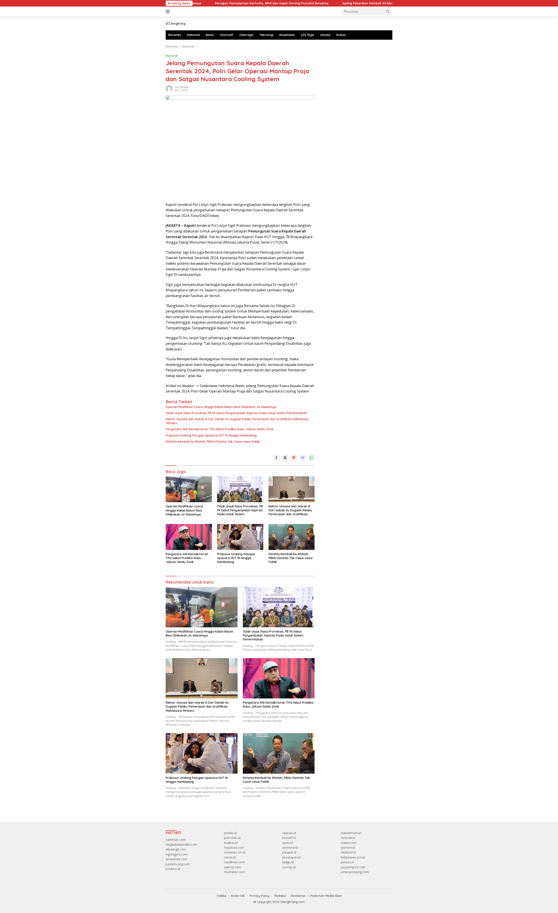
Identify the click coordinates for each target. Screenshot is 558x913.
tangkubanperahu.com (181, 844)
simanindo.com (176, 859)
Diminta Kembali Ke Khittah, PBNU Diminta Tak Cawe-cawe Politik (213, 442)
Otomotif (226, 35)
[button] (388, 11)
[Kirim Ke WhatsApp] (311, 457)
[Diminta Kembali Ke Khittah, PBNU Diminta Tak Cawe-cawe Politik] (292, 537)
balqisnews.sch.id (353, 857)
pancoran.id (232, 838)
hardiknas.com (234, 862)
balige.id (288, 862)
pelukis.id (230, 833)
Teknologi (266, 35)
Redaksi (280, 896)
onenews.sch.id (234, 852)
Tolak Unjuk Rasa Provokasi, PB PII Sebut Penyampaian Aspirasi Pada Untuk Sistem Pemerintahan (236, 413)
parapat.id (289, 852)
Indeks (221, 896)
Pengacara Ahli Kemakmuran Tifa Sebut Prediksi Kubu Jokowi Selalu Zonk (220, 429)
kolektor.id (173, 869)
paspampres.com (353, 867)
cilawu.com (348, 843)
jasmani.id (348, 847)
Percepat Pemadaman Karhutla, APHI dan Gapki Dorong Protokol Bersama (233, 3)
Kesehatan (287, 35)
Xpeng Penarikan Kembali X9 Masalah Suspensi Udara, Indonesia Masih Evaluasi (364, 3)
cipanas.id (289, 833)
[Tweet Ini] (285, 457)
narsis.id (229, 857)
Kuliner (341, 35)
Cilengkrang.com (292, 902)
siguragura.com (176, 854)
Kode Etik (238, 896)
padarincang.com (178, 864)
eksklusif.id (348, 852)
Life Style (307, 35)
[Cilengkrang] (175, 23)
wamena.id (290, 847)
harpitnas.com (234, 847)
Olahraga (246, 35)
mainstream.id (351, 833)
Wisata (325, 35)
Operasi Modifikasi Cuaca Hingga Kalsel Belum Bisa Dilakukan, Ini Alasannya (221, 407)
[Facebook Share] (276, 457)
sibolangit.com (176, 849)
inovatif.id (289, 838)
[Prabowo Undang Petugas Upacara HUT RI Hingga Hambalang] (240, 537)
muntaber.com (234, 872)
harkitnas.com (175, 840)
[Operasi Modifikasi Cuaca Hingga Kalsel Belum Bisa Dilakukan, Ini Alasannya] (189, 489)
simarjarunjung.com (355, 872)
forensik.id (348, 838)
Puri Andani (182, 87)
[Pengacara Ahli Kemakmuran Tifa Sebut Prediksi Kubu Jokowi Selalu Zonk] (189, 537)
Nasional (193, 35)
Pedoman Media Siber (326, 896)
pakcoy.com (232, 867)
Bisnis (210, 35)
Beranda (174, 35)
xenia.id (287, 843)
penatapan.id (291, 857)
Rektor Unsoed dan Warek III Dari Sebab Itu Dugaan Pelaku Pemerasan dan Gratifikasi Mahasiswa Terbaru (237, 421)
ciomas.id (289, 867)
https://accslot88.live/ (336, 46)
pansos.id (347, 862)
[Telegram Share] (302, 457)
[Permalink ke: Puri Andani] (169, 88)
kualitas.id (231, 843)
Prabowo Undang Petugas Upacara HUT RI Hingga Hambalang (211, 435)
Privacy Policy (259, 896)
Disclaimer (298, 896)
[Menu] (169, 11)
